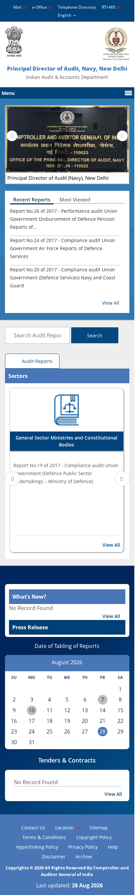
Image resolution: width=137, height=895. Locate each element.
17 (32, 721)
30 (14, 742)
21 (102, 721)
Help (113, 847)
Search (94, 335)
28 (102, 731)
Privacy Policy (83, 847)
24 (32, 731)
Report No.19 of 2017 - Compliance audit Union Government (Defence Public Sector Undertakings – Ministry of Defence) (65, 473)
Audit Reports (37, 361)
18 (50, 721)
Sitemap (98, 827)
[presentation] (12, 136)
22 (120, 721)
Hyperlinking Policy (37, 847)
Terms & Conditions (44, 837)
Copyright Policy (94, 837)
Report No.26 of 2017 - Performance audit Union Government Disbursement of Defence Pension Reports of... (63, 219)
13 (85, 710)
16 (14, 721)
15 (120, 710)
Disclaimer (54, 856)
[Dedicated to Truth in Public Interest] (14, 42)
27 (85, 731)
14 (102, 710)
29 (120, 731)
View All (110, 303)
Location (65, 827)
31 (32, 742)
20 (85, 721)
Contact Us (33, 827)
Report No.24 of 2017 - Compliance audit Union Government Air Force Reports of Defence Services (62, 248)
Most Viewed (75, 199)
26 (67, 731)
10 (32, 710)
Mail (18, 7)
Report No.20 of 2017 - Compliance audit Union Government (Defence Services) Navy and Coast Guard (62, 277)
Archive (83, 856)
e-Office (40, 7)
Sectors (18, 376)
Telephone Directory (77, 7)
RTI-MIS (110, 7)
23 (14, 731)
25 (50, 731)
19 (67, 721)
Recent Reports (31, 199)
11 (50, 710)
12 (67, 710)
